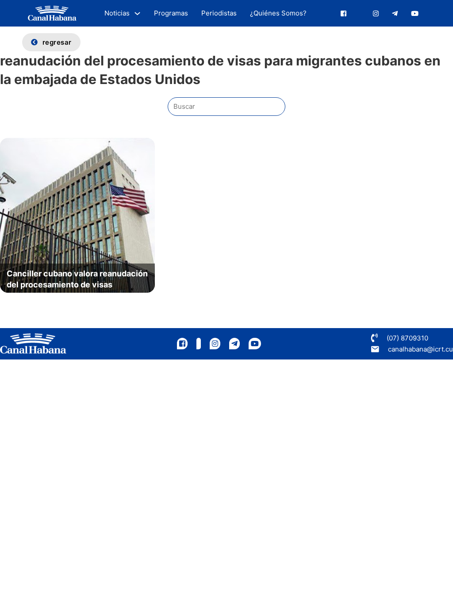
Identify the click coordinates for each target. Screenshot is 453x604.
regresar (57, 42)
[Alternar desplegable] (137, 13)
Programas (171, 13)
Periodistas (219, 13)
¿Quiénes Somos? (278, 13)
